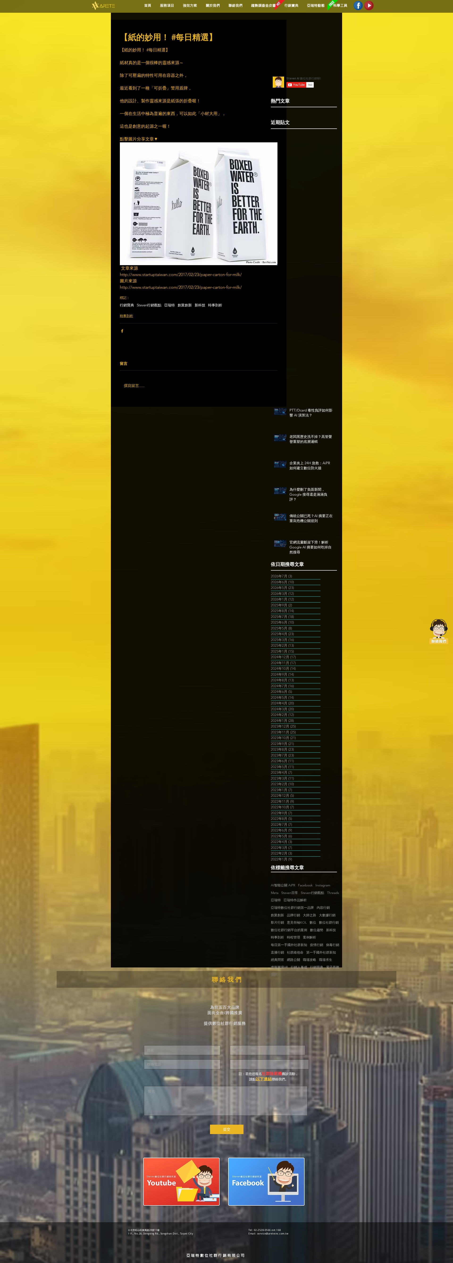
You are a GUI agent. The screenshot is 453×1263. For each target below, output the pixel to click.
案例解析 (309, 937)
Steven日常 (289, 893)
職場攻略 (309, 960)
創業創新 (185, 305)
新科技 (200, 305)
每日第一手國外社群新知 (289, 945)
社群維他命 (295, 952)
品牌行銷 (293, 915)
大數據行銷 (327, 915)
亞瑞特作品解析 (295, 900)
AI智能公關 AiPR (283, 885)
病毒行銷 (332, 945)
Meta (274, 893)
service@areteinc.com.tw (273, 1233)
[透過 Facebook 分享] (122, 331)
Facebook (305, 885)
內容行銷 (323, 907)
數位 (313, 922)
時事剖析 (215, 305)
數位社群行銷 (329, 922)
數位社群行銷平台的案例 (289, 930)
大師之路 (309, 915)
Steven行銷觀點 (149, 305)
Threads (333, 893)
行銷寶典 (127, 305)
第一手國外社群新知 (321, 952)
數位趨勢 (316, 930)
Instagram (322, 885)
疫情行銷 (316, 945)
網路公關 (293, 960)
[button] (189, 5)
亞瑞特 (169, 305)
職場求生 (325, 960)
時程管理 (293, 937)
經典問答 (277, 960)
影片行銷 (277, 922)
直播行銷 (277, 952)
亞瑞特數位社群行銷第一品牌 (292, 907)
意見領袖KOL (297, 922)
